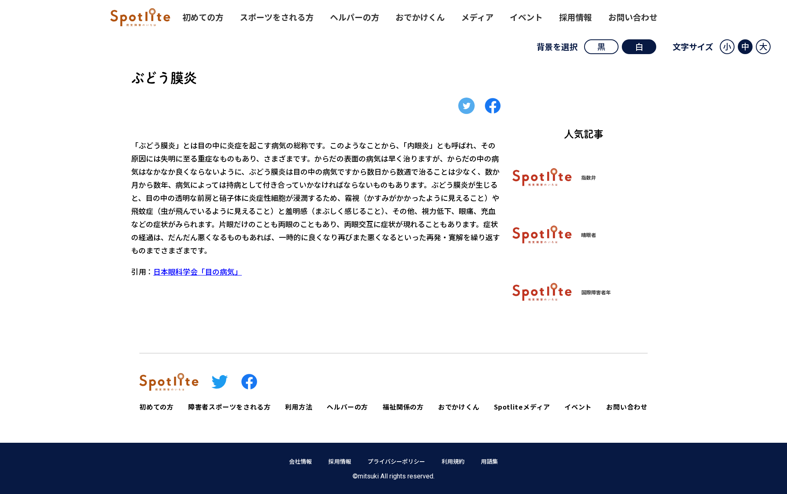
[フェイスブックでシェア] (492, 106)
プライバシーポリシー (396, 461)
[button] (727, 46)
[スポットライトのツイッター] (220, 382)
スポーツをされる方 (277, 17)
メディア (477, 17)
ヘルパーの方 (354, 17)
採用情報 (575, 17)
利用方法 (298, 407)
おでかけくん (420, 17)
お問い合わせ (632, 17)
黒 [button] (601, 46)
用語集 (489, 461)
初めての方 (202, 17)
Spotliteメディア (522, 407)
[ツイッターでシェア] (466, 106)
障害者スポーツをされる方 (229, 407)
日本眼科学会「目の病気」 (197, 271)
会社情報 (300, 461)
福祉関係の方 (403, 407)
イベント (526, 17)
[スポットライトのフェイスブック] (249, 381)
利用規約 (452, 461)
